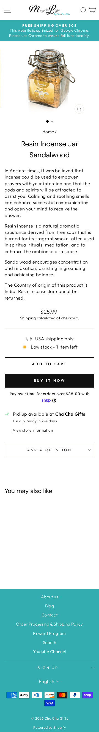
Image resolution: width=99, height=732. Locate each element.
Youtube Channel (49, 651)
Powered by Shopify (49, 727)
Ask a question (49, 450)
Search (49, 642)
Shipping (28, 318)
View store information (33, 430)
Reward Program (49, 633)
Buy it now (49, 380)
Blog (49, 605)
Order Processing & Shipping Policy (49, 624)
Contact (49, 615)
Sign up (48, 667)
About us (49, 596)
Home (48, 131)
